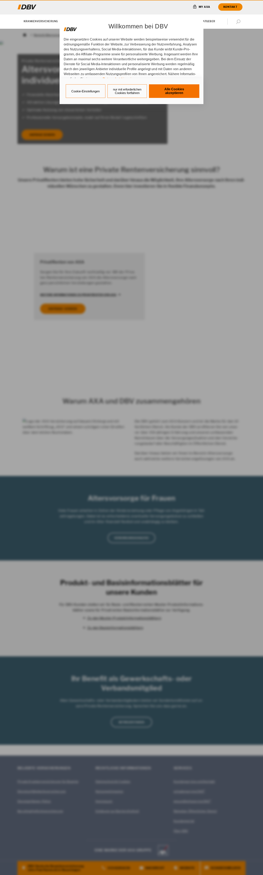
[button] (239, 21)
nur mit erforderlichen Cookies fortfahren (127, 91)
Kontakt (230, 6)
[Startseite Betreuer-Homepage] (27, 7)
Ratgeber (208, 21)
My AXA (204, 6)
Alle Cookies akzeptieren (174, 91)
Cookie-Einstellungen (85, 91)
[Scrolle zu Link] (70, 27)
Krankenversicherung (41, 21)
